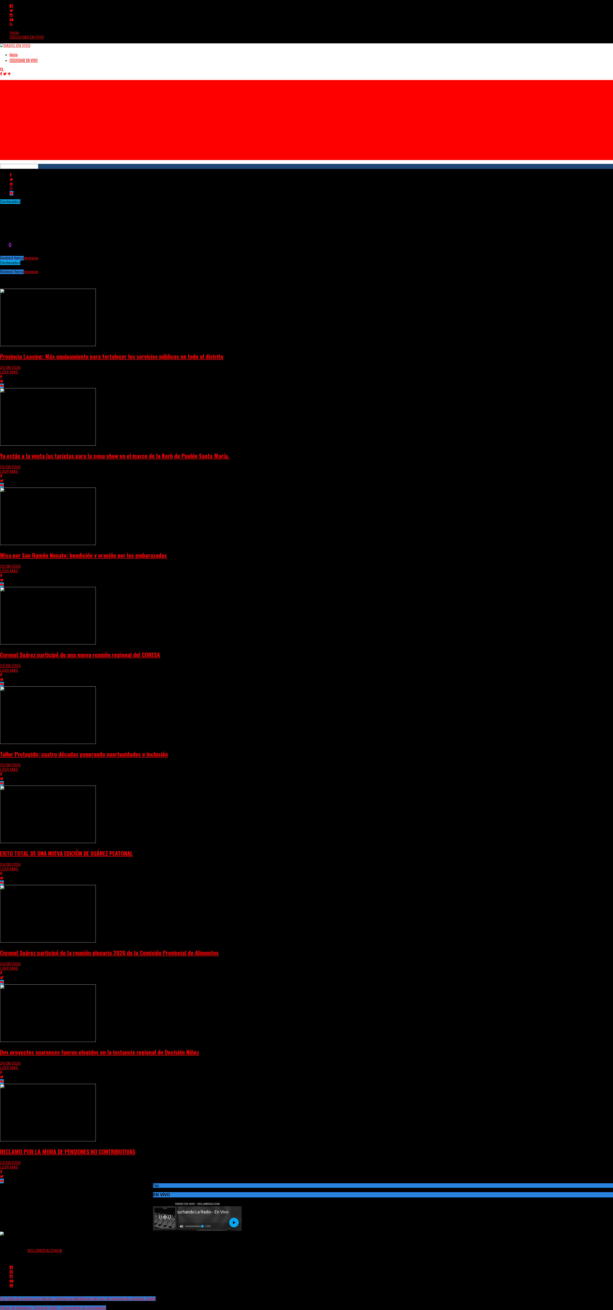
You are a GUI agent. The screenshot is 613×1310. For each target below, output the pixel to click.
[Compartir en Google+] (11, 188)
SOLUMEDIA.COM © (45, 1250)
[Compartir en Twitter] (11, 179)
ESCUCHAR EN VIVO (27, 37)
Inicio (14, 32)
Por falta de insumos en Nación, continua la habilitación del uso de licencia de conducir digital (78, 1298)
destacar (31, 258)
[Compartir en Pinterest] (11, 184)
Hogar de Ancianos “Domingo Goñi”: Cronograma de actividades (53, 1307)
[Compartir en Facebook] (11, 175)
